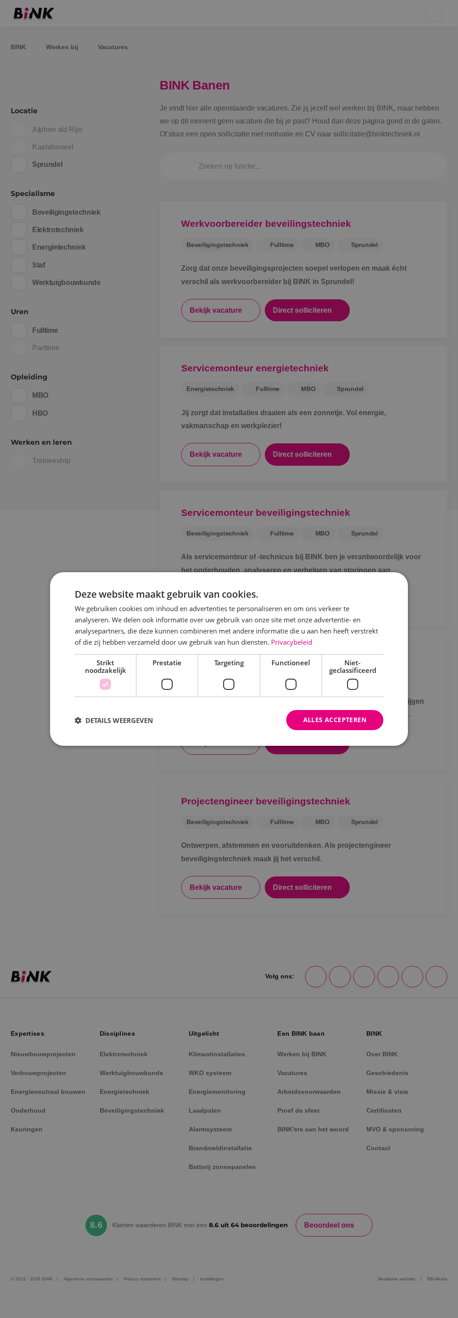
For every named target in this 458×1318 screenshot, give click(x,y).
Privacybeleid (291, 642)
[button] (114, 720)
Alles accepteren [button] (334, 719)
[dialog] (229, 659)
